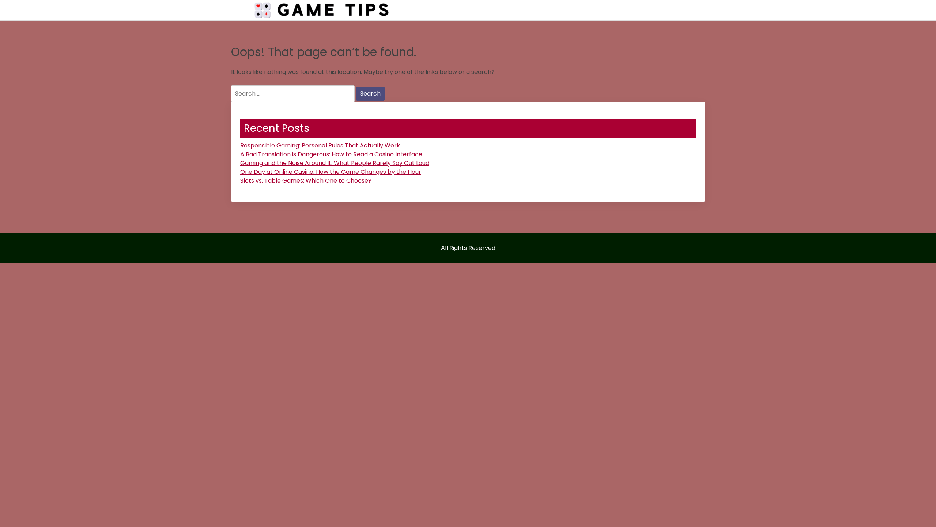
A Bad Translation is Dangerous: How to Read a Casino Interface (331, 154)
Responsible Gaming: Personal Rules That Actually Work (320, 145)
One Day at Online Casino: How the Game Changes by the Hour (330, 172)
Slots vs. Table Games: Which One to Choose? (305, 180)
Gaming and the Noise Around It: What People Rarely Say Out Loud (334, 163)
